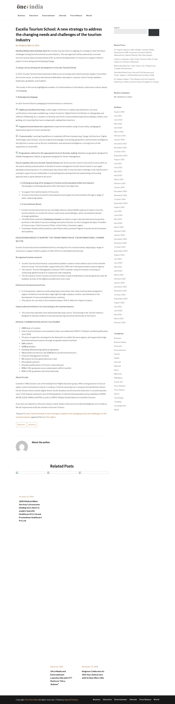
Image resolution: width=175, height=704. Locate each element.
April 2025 (118, 175)
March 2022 (118, 318)
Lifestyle (62, 15)
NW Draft (118, 374)
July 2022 (118, 306)
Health (116, 358)
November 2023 (120, 243)
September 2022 (120, 299)
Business (21, 15)
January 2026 (119, 139)
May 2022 (118, 314)
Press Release (76, 15)
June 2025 (118, 167)
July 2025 (118, 163)
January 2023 (119, 283)
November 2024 (120, 195)
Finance (117, 354)
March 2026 (118, 132)
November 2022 (120, 291)
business (32, 425)
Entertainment (48, 15)
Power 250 (118, 382)
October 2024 (119, 199)
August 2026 (119, 112)
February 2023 (120, 279)
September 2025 (120, 155)
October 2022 (119, 295)
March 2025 (118, 179)
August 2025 (119, 159)
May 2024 (118, 219)
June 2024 (118, 215)
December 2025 (120, 143)
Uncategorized (120, 406)
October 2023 (119, 247)
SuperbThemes (71, 699)
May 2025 (118, 171)
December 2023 (120, 239)
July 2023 (118, 259)
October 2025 (119, 151)
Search (117, 28)
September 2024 (120, 203)
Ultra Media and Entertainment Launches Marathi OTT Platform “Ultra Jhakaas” (61, 677)
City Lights (51, 417)
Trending (117, 402)
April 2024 (118, 223)
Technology (118, 398)
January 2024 (119, 235)
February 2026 (120, 136)
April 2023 (118, 271)
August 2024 (119, 207)
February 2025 (120, 183)
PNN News (118, 378)
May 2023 (118, 267)
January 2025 (119, 187)
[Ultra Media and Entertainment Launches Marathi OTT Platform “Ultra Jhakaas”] (62, 566)
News (116, 370)
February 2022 (120, 322)
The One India (31, 699)
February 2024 (120, 231)
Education (33, 15)
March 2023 (118, 275)
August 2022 (119, 302)
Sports (116, 394)
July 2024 (118, 211)
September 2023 (120, 251)
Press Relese (119, 390)
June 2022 (118, 310)
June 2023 (118, 263)
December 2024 (120, 191)
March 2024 (118, 227)
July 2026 (118, 116)
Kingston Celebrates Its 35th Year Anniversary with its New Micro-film (93, 674)
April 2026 (118, 128)
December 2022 (120, 287)
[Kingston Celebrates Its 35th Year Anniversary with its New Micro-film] (93, 566)
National (117, 366)
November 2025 (120, 147)
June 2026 (118, 120)
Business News (120, 342)
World (89, 15)
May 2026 (118, 124)
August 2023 (119, 255)
